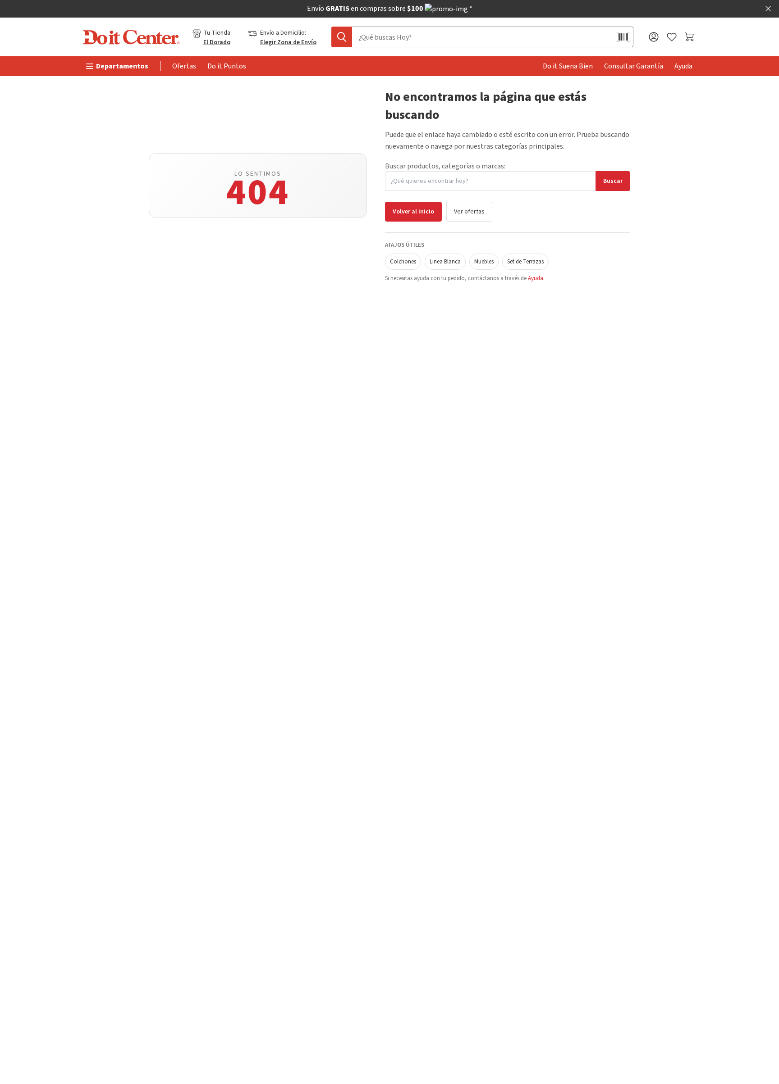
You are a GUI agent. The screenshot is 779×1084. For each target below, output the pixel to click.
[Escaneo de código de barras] (623, 37)
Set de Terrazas (525, 262)
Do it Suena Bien (568, 66)
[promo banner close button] (768, 8)
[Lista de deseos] (672, 37)
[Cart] (690, 36)
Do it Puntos (226, 66)
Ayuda (683, 66)
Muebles (484, 262)
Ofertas (184, 66)
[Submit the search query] (341, 37)
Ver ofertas (469, 211)
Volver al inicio (413, 211)
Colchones (403, 262)
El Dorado (216, 42)
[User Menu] (654, 37)
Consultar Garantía (633, 66)
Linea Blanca (445, 262)
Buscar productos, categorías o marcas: (445, 166)
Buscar (613, 181)
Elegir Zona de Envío (288, 42)
